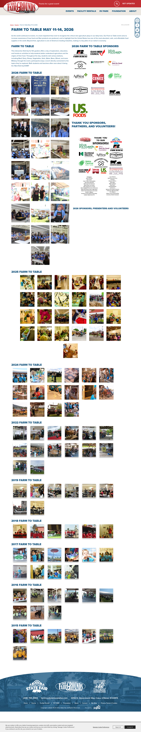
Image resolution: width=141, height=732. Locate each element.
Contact (84, 703)
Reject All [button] (118, 727)
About (133, 11)
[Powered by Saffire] (97, 707)
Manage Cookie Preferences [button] (101, 727)
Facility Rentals (86, 11)
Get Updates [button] (128, 3)
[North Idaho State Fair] (21, 7)
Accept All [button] (130, 727)
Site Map (94, 703)
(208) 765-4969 (30, 698)
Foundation (119, 11)
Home (12, 25)
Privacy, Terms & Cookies (109, 703)
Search (116, 3)
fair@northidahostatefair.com (54, 698)
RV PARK (104, 11)
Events (70, 11)
